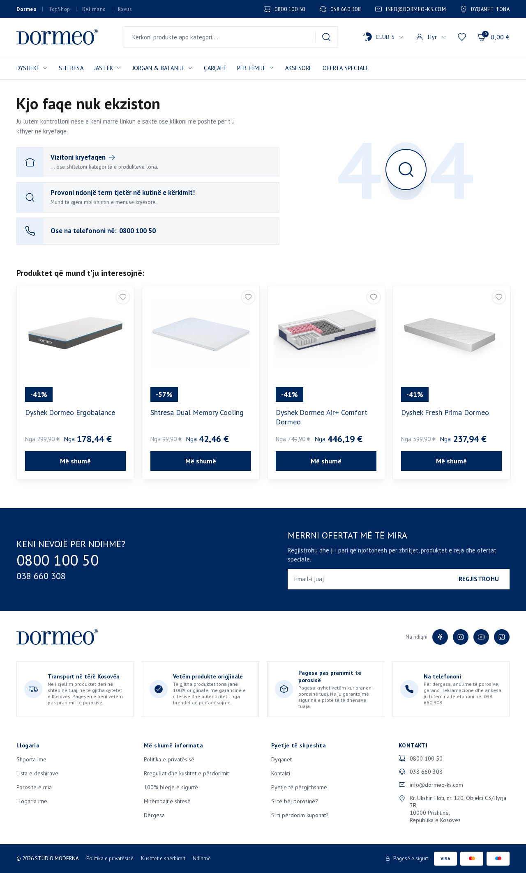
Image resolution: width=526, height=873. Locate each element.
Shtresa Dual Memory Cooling (197, 412)
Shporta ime (31, 759)
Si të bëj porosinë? (294, 801)
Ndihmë (202, 858)
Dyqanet (281, 759)
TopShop (59, 9)
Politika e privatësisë (169, 759)
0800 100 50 (290, 9)
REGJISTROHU (479, 579)
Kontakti (280, 773)
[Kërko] (326, 37)
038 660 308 (345, 9)
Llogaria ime (31, 801)
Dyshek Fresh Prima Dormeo (445, 412)
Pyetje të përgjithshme (299, 787)
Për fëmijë (251, 68)
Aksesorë (298, 68)
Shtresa (71, 68)
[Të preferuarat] (461, 36)
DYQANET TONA (490, 9)
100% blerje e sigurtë (171, 787)
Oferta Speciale (346, 68)
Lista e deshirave (37, 773)
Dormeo (26, 9)
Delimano (94, 9)
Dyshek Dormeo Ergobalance (70, 412)
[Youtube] (481, 637)
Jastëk (103, 68)
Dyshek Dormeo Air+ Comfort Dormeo (321, 417)
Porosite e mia (34, 787)
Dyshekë (27, 68)
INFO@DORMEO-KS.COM (416, 9)
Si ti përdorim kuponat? (300, 815)
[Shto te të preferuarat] (123, 297)
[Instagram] (460, 637)
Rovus (125, 9)
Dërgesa (154, 815)
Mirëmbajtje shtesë (167, 801)
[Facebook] (440, 637)
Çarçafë (215, 68)
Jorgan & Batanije (158, 68)
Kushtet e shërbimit (163, 858)
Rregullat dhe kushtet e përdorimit (186, 773)
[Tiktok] (502, 637)
